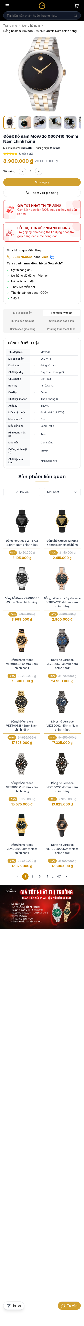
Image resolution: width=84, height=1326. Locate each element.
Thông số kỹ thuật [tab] (61, 312)
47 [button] (59, 876)
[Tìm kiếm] (75, 15)
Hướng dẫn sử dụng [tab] (22, 320)
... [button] (53, 876)
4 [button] (47, 876)
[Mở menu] (7, 6)
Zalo (45, 257)
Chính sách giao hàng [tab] (22, 329)
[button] (42, 74)
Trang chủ (10, 25)
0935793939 (22, 257)
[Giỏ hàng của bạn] (77, 6)
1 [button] (25, 876)
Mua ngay (42, 182)
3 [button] (40, 876)
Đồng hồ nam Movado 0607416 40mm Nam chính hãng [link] (40, 31)
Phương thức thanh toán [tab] (61, 329)
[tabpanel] (42, 403)
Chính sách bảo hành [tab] (61, 320)
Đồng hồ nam (31, 25)
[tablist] (42, 321)
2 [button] (32, 876)
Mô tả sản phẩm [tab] (22, 312)
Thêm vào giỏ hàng (44, 192)
